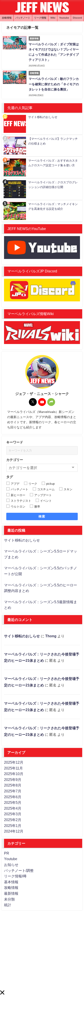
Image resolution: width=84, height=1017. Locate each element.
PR (6, 853)
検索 (42, 516)
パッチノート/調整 (19, 870)
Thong (50, 636)
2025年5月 (12, 802)
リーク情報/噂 (15, 876)
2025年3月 (12, 814)
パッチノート (22, 17)
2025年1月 (12, 825)
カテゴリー (14, 459)
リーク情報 (40, 17)
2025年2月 (12, 820)
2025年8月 (12, 785)
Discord (77, 17)
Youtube (64, 17)
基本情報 (11, 882)
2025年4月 (12, 808)
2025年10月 (13, 774)
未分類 (9, 899)
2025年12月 (13, 762)
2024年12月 (13, 831)
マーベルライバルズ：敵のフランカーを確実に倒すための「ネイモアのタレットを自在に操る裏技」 (54, 84)
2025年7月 (12, 791)
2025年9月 (12, 779)
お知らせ (11, 864)
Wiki (52, 17)
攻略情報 (7, 17)
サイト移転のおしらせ (22, 540)
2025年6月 (12, 797)
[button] (2, 992)
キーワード (14, 442)
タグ (9, 476)
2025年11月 (13, 768)
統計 (7, 905)
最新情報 (11, 893)
